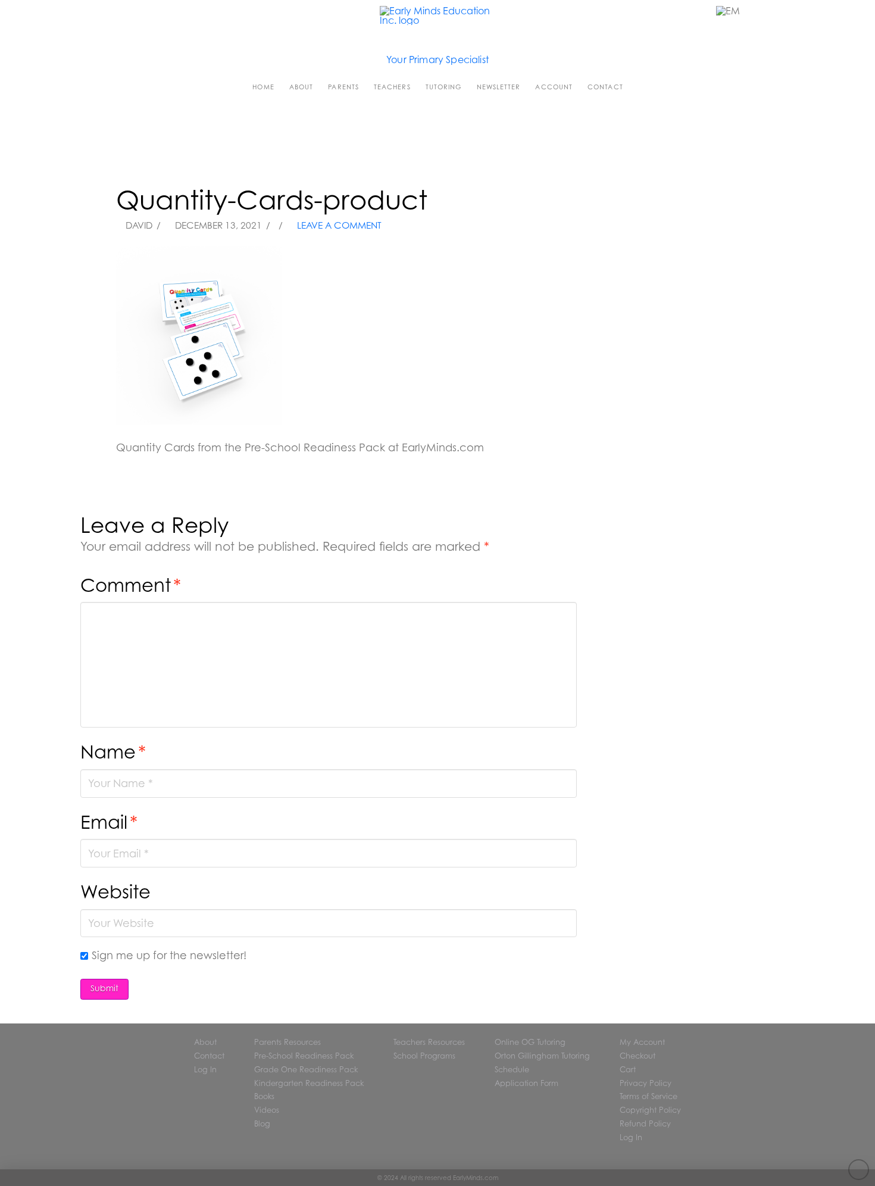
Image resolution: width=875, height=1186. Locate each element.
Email (109, 822)
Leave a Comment (338, 225)
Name (113, 752)
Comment (130, 585)
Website (115, 892)
